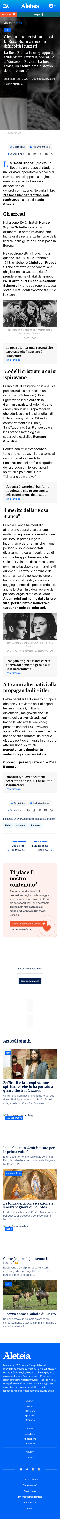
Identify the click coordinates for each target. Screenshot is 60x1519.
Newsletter (30, 1434)
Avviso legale (30, 1491)
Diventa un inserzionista (30, 1496)
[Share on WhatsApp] (52, 154)
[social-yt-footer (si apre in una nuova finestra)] (21, 1469)
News (30, 1406)
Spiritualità (30, 1415)
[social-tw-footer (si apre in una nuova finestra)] (33, 1469)
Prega (37, 14)
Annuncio (30, 1443)
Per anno (30, 1457)
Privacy (30, 1508)
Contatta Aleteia (30, 1502)
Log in (40, 968)
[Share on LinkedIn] (34, 154)
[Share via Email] (46, 154)
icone (9, 1228)
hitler (8, 825)
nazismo (20, 825)
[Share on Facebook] (29, 154)
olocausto (35, 825)
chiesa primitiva (14, 1117)
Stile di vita (30, 1411)
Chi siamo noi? (30, 1485)
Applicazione (30, 1438)
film (8, 1052)
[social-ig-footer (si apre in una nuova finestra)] (39, 1469)
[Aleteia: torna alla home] (30, 6)
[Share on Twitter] (40, 154)
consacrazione (13, 1173)
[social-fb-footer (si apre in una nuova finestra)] (27, 1469)
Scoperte (8, 22)
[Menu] (10, 6)
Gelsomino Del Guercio (43, 79)
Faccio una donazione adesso (26, 923)
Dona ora (6, 14)
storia (19, 22)
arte (8, 1284)
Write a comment (30, 980)
